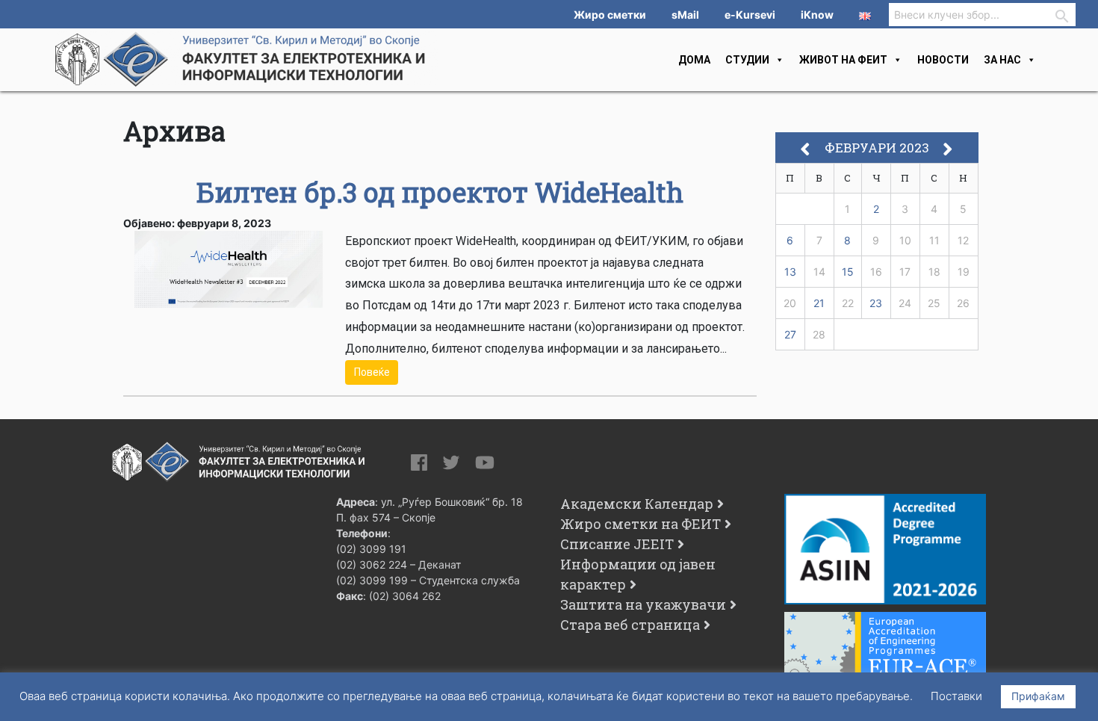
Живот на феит (843, 60)
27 (790, 334)
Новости (943, 60)
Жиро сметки (610, 14)
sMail (685, 14)
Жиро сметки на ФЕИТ (640, 524)
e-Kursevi (750, 14)
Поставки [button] (956, 696)
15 (848, 271)
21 (819, 303)
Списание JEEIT (617, 544)
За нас (1002, 60)
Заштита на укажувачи (643, 604)
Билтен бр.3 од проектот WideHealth (439, 192)
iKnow (817, 14)
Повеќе (372, 372)
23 (875, 303)
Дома (694, 60)
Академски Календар (636, 504)
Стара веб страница (630, 625)
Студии (747, 60)
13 (790, 271)
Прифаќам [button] (1038, 696)
